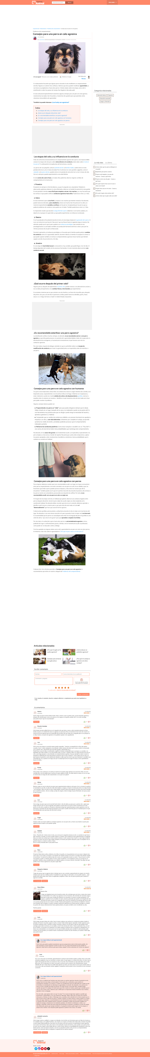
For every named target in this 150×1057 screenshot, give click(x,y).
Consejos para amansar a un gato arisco (54, 660)
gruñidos (80, 396)
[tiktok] (48, 1048)
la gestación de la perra (82, 220)
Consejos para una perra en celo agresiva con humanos (54, 118)
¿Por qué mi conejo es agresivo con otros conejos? (83, 661)
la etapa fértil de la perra (60, 211)
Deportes (110, 95)
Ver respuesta (37, 881)
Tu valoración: (52, 690)
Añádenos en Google (66, 77)
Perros (84, 79)
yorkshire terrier (59, 168)
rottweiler (36, 172)
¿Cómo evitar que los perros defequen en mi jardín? (106, 168)
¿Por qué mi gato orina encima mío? (105, 193)
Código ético (37, 1055)
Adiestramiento (43, 29)
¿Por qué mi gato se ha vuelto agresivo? (54, 651)
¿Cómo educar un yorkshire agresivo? (82, 651)
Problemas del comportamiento (53, 29)
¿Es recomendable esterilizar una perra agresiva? (52, 115)
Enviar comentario (83, 694)
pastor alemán (45, 172)
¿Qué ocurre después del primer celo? (49, 113)
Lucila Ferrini (41, 40)
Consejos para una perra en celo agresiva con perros (54, 120)
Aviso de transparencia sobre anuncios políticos (102, 1053)
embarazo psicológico (67, 224)
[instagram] (39, 1048)
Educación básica (101, 95)
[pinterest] (45, 1048)
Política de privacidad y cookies (72, 1053)
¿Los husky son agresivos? (60, 102)
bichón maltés (70, 168)
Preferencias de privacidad (85, 1053)
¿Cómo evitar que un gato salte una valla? (106, 196)
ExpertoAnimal (36, 29)
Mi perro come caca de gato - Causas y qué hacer (105, 180)
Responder (36, 722)
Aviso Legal (61, 1053)
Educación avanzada (105, 98)
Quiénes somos (55, 1053)
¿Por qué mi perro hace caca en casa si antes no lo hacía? (105, 185)
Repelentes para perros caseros (104, 172)
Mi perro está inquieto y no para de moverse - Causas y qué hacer (104, 175)
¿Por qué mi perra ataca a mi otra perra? (71, 531)
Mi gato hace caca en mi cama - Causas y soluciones (106, 189)
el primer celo (61, 286)
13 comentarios (41, 37)
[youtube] (42, 1048)
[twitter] (36, 1048)
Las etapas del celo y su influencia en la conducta (53, 110)
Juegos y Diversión (105, 102)
